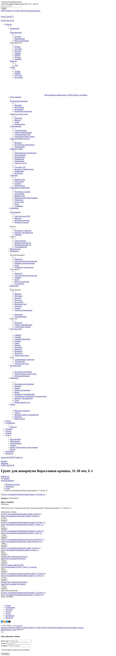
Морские (13, 61)
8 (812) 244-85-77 (7, 11)
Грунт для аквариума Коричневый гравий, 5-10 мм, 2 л (22, 524)
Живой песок (19, 196)
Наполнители (19, 124)
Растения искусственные (24, 384)
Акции (8, 421)
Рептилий (18, 323)
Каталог (8, 24)
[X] (9, 622)
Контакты (9, 453)
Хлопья (17, 308)
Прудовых (18, 296)
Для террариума (20, 247)
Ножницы (18, 351)
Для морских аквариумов (20, 188)
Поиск (4, 8)
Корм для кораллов (21, 282)
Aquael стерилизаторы (23, 132)
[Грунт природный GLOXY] (12, 565)
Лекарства (18, 259)
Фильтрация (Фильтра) (19, 101)
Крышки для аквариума (23, 233)
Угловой (17, 37)
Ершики (17, 341)
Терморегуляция (16, 149)
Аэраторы (14, 175)
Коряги (17, 388)
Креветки (18, 417)
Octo (16, 65)
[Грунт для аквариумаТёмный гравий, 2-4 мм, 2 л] (20, 548)
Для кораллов (19, 362)
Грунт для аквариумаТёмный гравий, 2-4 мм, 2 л (20, 550)
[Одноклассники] (4, 622)
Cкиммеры (18, 206)
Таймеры (18, 235)
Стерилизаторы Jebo (22, 134)
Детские (17, 57)
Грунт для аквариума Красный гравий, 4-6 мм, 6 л (20, 516)
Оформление (15, 441)
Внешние (18, 105)
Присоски (18, 118)
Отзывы (8, 433)
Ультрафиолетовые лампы (24, 136)
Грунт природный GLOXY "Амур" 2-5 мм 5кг (19, 567)
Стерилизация (15, 126)
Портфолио (9, 451)
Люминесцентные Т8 (22, 245)
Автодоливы (19, 194)
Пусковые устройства (22, 230)
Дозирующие (19, 147)
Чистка (12, 449)
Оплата (8, 431)
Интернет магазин (12, 484)
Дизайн (13, 445)
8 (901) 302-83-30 (21, 11)
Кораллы (17, 386)
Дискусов (18, 300)
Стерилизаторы (20, 130)
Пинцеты (18, 349)
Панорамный (19, 39)
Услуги (8, 435)
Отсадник (18, 347)
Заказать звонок (34, 11)
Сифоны (17, 335)
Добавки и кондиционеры (24, 263)
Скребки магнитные (22, 339)
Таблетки (18, 306)
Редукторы (18, 173)
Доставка (9, 429)
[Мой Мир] (7, 622)
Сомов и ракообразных (23, 325)
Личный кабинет (7, 480)
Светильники (15, 212)
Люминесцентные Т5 (22, 243)
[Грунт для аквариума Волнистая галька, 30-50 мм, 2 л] (22, 539)
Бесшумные (19, 109)
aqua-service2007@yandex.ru (11, 457)
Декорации (9, 486)
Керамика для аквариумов (24, 394)
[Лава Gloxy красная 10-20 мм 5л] (14, 582)
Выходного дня (20, 304)
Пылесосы (18, 353)
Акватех (17, 53)
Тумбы (12, 67)
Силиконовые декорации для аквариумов (30, 396)
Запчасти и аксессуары (19, 114)
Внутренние (19, 107)
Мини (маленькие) (21, 41)
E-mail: (4, 643)
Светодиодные (20, 241)
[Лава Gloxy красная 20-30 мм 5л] (14, 556)
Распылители (19, 186)
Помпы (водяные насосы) (20, 139)
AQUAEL (18, 49)
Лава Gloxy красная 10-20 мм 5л (13, 584)
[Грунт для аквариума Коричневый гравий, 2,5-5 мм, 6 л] (23, 573)
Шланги (17, 120)
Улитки (17, 413)
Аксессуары (19, 181)
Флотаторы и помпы (22, 192)
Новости (13, 427)
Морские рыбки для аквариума (26, 415)
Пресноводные (16, 32)
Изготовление (15, 439)
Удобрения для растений (23, 267)
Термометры (19, 159)
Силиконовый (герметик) (24, 359)
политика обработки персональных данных (67, 628)
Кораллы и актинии (22, 411)
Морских (18, 294)
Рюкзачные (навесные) (23, 111)
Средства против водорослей (25, 261)
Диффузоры (19, 171)
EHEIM (17, 55)
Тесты (16, 204)
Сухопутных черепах (22, 327)
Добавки (17, 277)
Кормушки (18, 315)
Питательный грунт (22, 402)
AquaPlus (18, 59)
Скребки (17, 337)
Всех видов (18, 302)
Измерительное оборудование (26, 198)
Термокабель (19, 161)
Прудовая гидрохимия (23, 372)
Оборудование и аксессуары (25, 374)
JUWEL (17, 47)
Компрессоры (19, 179)
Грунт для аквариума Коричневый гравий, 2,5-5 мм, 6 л (22, 576)
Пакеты (17, 345)
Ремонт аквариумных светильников (24, 447)
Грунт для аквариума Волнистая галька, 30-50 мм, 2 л (21, 541)
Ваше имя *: (6, 641)
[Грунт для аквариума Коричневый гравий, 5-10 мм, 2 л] (23, 522)
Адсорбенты (19, 284)
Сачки (16, 343)
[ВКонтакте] (2, 622)
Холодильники (20, 155)
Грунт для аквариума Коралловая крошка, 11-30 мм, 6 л (22, 595)
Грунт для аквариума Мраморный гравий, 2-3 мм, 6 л (21, 533)
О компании (10, 423)
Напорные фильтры (22, 376)
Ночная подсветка (21, 222)
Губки (16, 122)
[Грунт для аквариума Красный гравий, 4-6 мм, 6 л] (21, 514)
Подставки (18, 77)
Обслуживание (16, 443)
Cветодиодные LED (22, 216)
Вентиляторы (19, 157)
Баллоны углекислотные (23, 169)
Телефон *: (5, 646)
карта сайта (19, 625)
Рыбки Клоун (19, 419)
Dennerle (17, 51)
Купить (4, 520)
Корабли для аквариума (23, 398)
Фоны (16, 392)
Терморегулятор (20, 163)
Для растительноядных (23, 310)
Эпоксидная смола (21, 355)
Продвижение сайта (8, 630)
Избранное (5, 476)
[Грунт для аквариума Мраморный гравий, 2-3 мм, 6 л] (22, 531)
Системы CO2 (19, 167)
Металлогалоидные (22, 220)
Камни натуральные (22, 390)
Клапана (17, 183)
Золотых (17, 298)
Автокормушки (20, 317)
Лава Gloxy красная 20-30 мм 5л (13, 558)
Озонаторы (18, 200)
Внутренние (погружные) (24, 145)
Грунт (16, 400)
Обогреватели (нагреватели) (25, 153)
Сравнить (6, 478)
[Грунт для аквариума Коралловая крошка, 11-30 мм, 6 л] (23, 593)
